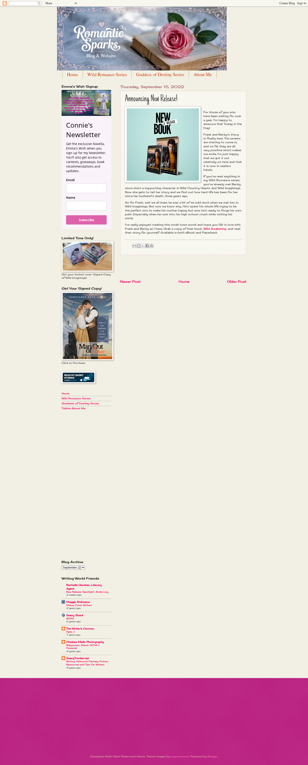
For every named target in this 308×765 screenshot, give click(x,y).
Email (70, 180)
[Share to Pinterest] (151, 245)
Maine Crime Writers (79, 605)
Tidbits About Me (73, 408)
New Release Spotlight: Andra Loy (87, 591)
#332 (70, 618)
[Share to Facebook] (147, 245)
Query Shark (74, 615)
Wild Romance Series (107, 74)
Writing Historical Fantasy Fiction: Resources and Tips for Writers (87, 663)
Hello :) (70, 631)
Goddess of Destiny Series (160, 74)
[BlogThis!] (138, 245)
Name (70, 197)
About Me (202, 74)
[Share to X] (143, 245)
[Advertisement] (183, 267)
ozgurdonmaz (180, 756)
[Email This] (134, 245)
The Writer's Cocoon (80, 628)
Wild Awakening (214, 228)
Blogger (212, 756)
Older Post (236, 281)
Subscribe (86, 220)
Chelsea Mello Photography (85, 641)
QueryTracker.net (77, 658)
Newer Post (130, 281)
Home (72, 74)
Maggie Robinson (78, 602)
